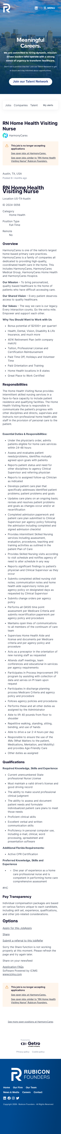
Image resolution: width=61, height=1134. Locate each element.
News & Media (11, 1092)
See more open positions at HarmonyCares (30, 1021)
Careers (26, 1092)
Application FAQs (13, 966)
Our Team (31, 1087)
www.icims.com (12, 974)
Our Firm (18, 1087)
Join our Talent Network (30, 82)
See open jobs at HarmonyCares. (28, 153)
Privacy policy (22, 1051)
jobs (8, 105)
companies (21, 105)
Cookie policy (38, 1051)
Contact (38, 1092)
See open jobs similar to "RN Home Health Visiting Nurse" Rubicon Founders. (33, 159)
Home (6, 1087)
